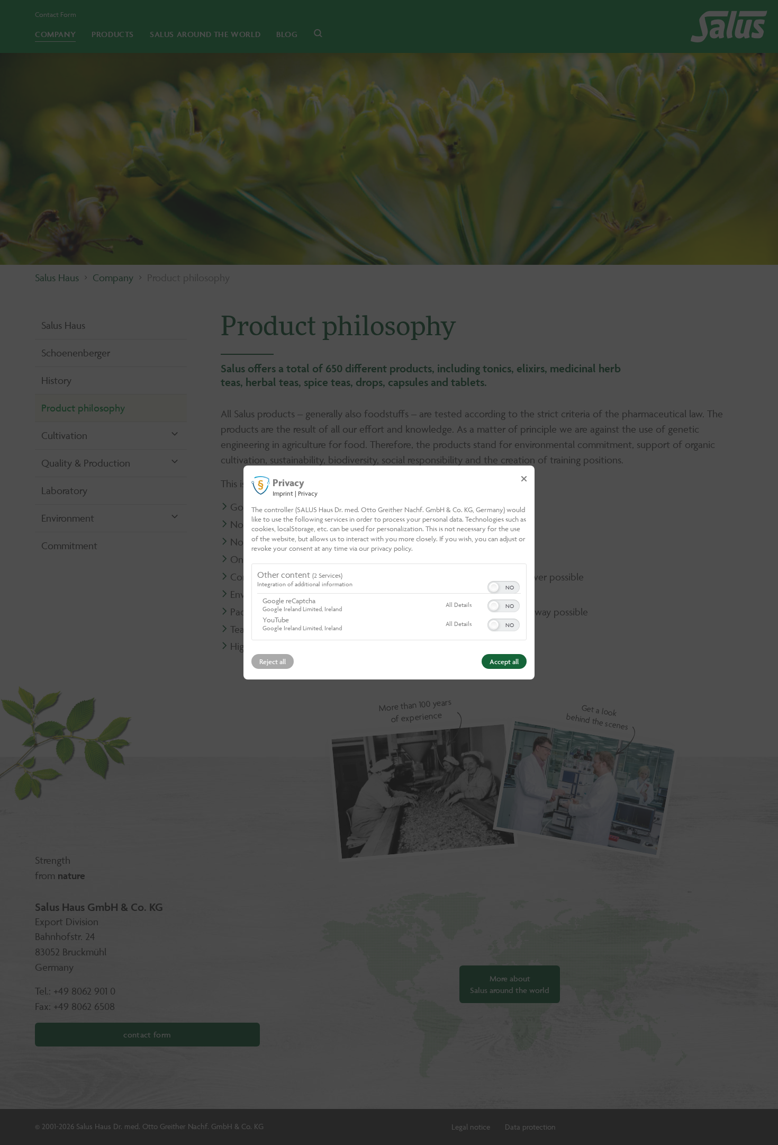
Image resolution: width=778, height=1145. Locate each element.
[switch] (503, 586)
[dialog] (389, 572)
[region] (389, 603)
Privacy (308, 493)
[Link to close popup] (524, 478)
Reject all (272, 661)
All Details (459, 605)
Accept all (504, 661)
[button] (494, 587)
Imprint (283, 493)
